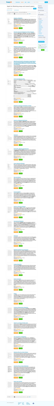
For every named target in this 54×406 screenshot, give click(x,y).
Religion (40, 30)
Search (23, 402)
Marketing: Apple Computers (20, 46)
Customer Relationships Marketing (21, 307)
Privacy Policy (27, 403)
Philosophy (40, 28)
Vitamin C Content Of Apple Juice (21, 322)
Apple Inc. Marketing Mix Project (20, 120)
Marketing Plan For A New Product (21, 352)
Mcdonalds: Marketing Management (21, 148)
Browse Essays (18, 2)
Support (29, 2)
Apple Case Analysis (18, 381)
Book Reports (40, 22)
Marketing (16, 134)
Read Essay (16, 28)
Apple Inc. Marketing (18, 18)
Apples (15, 293)
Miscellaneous (40, 26)
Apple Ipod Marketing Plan (19, 78)
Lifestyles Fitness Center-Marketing (21, 365)
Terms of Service (28, 404)
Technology (40, 33)
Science (40, 31)
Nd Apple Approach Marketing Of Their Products (24, 31)
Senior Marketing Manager (19, 163)
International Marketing (18, 221)
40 (27, 13)
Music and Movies (41, 27)
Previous (12, 13)
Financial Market (17, 191)
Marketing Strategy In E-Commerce (21, 249)
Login (25, 2)
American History (41, 20)
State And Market (17, 177)
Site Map (27, 402)
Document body (41, 8)
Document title (40, 7)
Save (21, 28)
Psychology (40, 29)
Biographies (40, 21)
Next (29, 13)
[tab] (42, 36)
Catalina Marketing (17, 264)
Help (22, 403)
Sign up (43, 49)
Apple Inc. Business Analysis (20, 206)
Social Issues (40, 32)
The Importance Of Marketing (20, 336)
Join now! (22, 2)
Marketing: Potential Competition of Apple (22, 105)
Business (40, 23)
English (40, 24)
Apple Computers (17, 278)
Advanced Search (41, 41)
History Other (40, 25)
